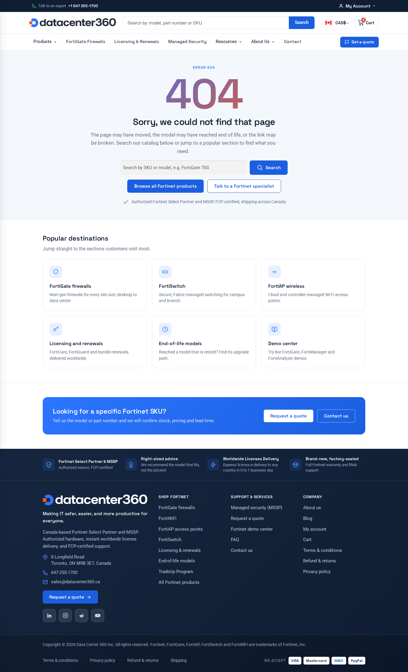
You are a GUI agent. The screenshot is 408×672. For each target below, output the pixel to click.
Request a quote (288, 416)
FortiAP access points (181, 529)
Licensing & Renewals (136, 41)
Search (273, 167)
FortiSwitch (170, 539)
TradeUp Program (176, 571)
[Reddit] (81, 615)
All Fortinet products (179, 582)
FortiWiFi (168, 518)
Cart (307, 539)
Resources (226, 41)
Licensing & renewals (180, 550)
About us (312, 507)
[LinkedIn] (49, 615)
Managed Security (187, 41)
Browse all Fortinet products (165, 186)
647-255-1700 (64, 572)
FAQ (235, 539)
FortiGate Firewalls (85, 41)
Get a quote (363, 42)
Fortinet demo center (252, 529)
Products (42, 41)
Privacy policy (317, 571)
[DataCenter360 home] (72, 22)
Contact (292, 41)
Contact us (336, 416)
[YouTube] (97, 615)
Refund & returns (319, 561)
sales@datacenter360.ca (75, 581)
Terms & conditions (322, 550)
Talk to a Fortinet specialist (244, 186)
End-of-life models (177, 561)
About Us (260, 41)
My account (314, 529)
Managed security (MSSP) (256, 507)
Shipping (179, 660)
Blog (307, 518)
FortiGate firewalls (177, 507)
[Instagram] (65, 615)
